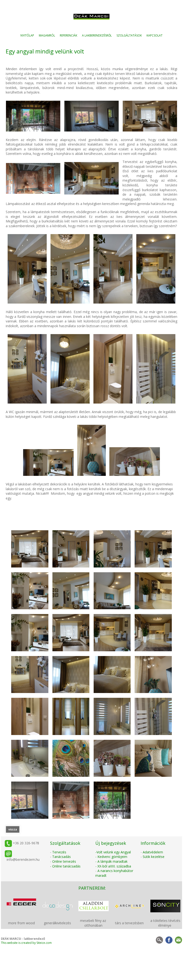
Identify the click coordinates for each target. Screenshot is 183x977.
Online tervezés (64, 861)
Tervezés (59, 852)
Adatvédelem (153, 852)
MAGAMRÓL (47, 35)
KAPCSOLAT (155, 35)
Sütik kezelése (153, 856)
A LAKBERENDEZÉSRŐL (97, 35)
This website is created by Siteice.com (26, 943)
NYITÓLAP (27, 35)
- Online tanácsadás (65, 866)
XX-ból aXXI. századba (114, 866)
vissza (12, 829)
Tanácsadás (61, 856)
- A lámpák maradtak (111, 861)
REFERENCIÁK (68, 35)
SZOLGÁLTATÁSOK (129, 35)
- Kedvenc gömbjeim (111, 856)
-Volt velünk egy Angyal (113, 852)
